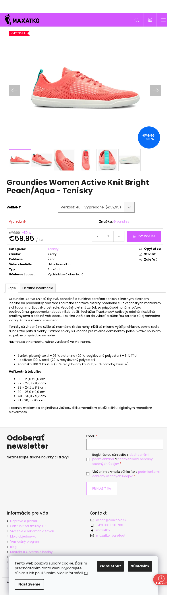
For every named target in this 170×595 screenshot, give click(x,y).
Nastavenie (29, 584)
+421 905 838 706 (109, 525)
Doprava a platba (23, 521)
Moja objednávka (23, 536)
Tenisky (53, 249)
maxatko (103, 530)
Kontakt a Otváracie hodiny (31, 552)
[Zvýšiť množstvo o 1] (119, 236)
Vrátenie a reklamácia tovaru (32, 531)
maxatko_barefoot (111, 535)
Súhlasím (140, 566)
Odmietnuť (110, 566)
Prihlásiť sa (101, 488)
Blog (13, 547)
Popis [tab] (12, 288)
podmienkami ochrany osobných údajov (126, 473)
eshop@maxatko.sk (111, 520)
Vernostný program (25, 541)
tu (86, 573)
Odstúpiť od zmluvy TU (28, 526)
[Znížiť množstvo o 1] (97, 236)
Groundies (121, 221)
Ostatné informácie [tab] (37, 288)
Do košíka (147, 236)
